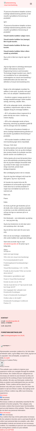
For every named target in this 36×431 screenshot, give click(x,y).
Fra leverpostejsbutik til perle (13, 260)
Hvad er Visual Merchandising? (14, 279)
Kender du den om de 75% (13, 282)
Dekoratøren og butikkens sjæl (14, 276)
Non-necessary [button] (5, 412)
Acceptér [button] (7, 358)
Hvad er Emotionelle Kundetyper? (15, 295)
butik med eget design (11, 254)
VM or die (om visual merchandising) (16, 257)
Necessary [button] (3, 395)
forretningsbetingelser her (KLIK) (14, 335)
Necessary (6, 397)
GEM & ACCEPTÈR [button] (7, 430)
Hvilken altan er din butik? (12, 298)
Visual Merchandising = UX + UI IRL (16, 268)
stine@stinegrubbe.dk (11, 244)
